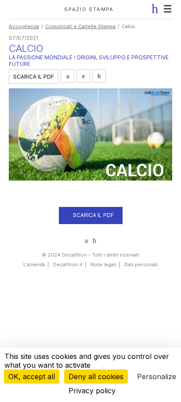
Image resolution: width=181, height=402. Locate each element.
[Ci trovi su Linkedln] (86, 240)
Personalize (156, 376)
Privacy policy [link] (92, 390)
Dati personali (141, 264)
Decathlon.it (68, 264)
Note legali (103, 264)
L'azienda (34, 264)
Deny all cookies (96, 376)
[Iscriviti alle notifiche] (153, 9)
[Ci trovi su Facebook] (94, 240)
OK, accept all (31, 376)
